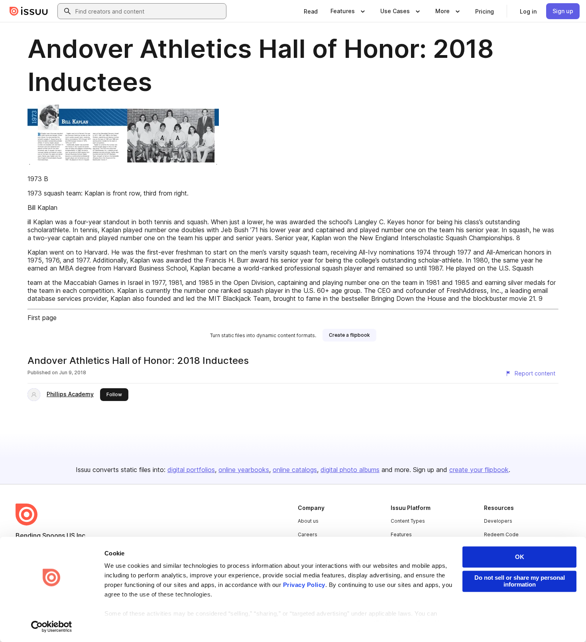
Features (401, 534)
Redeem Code (501, 534)
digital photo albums (350, 470)
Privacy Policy (304, 585)
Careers (307, 534)
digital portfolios (191, 470)
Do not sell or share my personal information (519, 581)
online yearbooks (243, 470)
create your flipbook (479, 470)
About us (308, 521)
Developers (498, 521)
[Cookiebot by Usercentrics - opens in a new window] (52, 626)
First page (42, 318)
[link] (310, 11)
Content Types (408, 521)
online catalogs (295, 470)
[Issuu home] (28, 11)
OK (519, 556)
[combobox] (149, 11)
